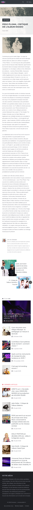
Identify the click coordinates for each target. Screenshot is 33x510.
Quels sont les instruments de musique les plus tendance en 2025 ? (21, 356)
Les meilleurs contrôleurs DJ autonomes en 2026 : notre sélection (14, 316)
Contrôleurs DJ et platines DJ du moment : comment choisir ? (21, 344)
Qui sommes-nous (8, 506)
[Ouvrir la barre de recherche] (23, 2)
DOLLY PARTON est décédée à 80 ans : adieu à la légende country (21, 436)
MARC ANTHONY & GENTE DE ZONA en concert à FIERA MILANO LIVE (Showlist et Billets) (21, 268)
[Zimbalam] (3, 2)
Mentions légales (19, 506)
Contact (27, 506)
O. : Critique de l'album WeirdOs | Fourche (12, 282)
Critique (6, 20)
